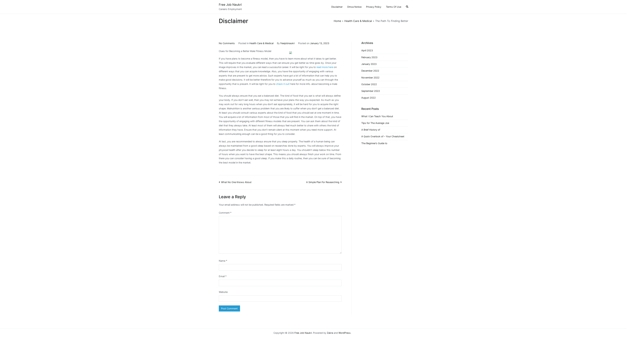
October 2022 (369, 84)
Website (223, 292)
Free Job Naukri (230, 5)
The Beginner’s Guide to (374, 143)
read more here (324, 67)
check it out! (283, 84)
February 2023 (369, 57)
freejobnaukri (287, 43)
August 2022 (368, 97)
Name (223, 260)
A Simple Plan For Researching (322, 182)
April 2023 (367, 50)
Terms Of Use (393, 6)
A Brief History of (370, 129)
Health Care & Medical (261, 43)
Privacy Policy (373, 6)
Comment (225, 212)
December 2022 (370, 70)
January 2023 (369, 64)
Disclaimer (337, 6)
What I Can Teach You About (377, 116)
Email (222, 276)
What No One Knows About (236, 182)
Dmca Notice (354, 6)
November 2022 (370, 77)
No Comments (227, 43)
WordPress (344, 332)
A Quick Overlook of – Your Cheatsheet (382, 136)
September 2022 (370, 91)
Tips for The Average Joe (375, 123)
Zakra (330, 332)
